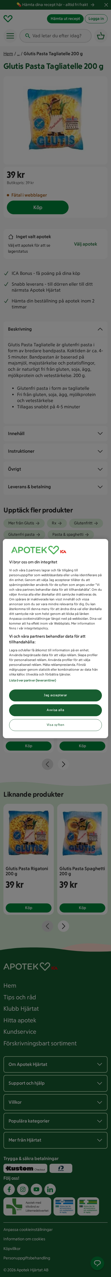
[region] (55, 638)
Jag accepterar (55, 695)
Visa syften (55, 725)
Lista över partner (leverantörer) (32, 680)
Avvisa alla (55, 710)
